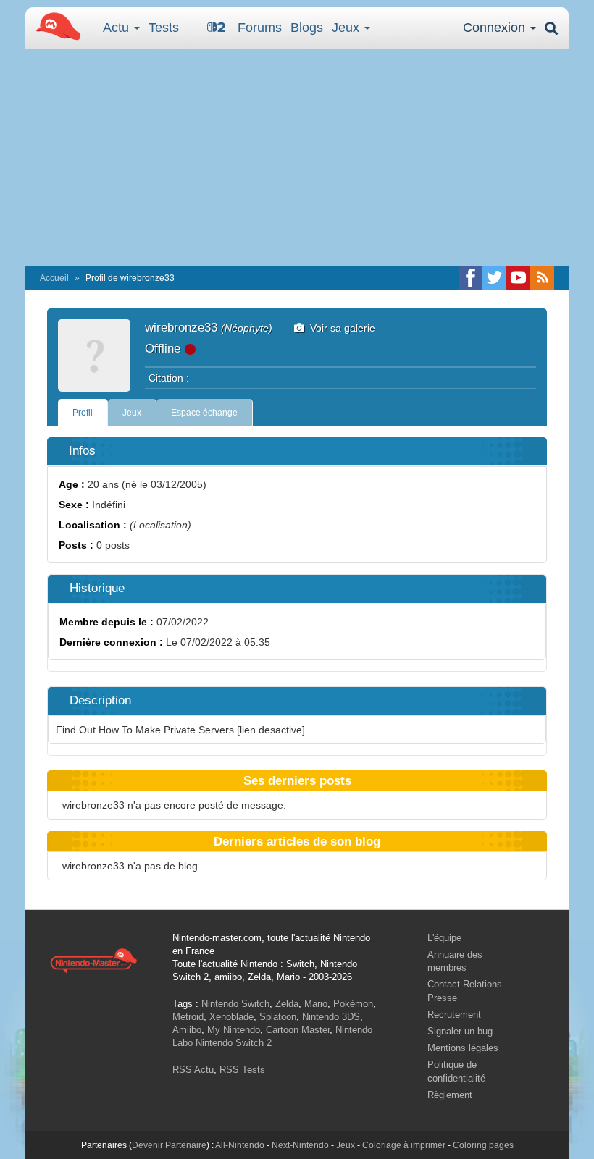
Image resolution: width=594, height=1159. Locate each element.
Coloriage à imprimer (404, 1145)
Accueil (54, 278)
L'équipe (444, 937)
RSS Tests (242, 1069)
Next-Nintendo (300, 1145)
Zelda (286, 1003)
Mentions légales (462, 1047)
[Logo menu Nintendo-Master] (54, 25)
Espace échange (204, 413)
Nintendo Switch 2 (234, 1042)
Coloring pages (483, 1145)
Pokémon (353, 1003)
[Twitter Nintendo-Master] (494, 278)
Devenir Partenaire (169, 1145)
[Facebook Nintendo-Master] (470, 278)
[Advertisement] (297, 157)
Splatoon (277, 1016)
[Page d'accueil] (93, 960)
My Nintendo (233, 1029)
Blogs (306, 27)
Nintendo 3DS (331, 1016)
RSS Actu (193, 1069)
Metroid (188, 1016)
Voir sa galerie (339, 328)
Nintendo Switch (235, 1003)
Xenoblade (231, 1016)
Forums (260, 27)
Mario (315, 1003)
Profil (82, 413)
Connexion (496, 27)
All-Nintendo (239, 1145)
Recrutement (454, 1014)
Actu (118, 27)
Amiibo (186, 1029)
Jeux (347, 27)
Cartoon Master (298, 1029)
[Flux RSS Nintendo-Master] (542, 278)
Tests (163, 27)
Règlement (449, 1095)
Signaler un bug (460, 1031)
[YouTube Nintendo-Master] (518, 278)
